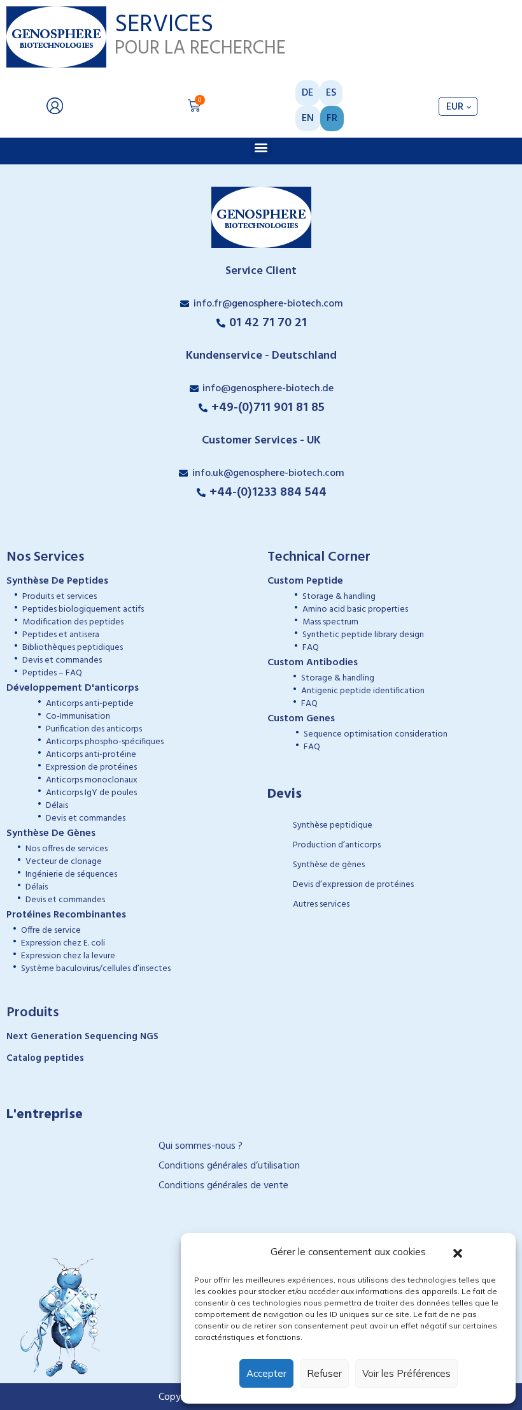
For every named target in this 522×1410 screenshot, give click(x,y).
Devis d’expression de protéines (353, 884)
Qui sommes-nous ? (201, 1146)
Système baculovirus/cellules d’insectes (96, 969)
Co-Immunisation (78, 716)
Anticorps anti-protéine (91, 754)
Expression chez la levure (68, 956)
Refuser (324, 1373)
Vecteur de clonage (63, 862)
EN (308, 118)
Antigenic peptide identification (363, 691)
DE (307, 93)
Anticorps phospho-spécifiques (105, 742)
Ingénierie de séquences (71, 874)
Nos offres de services (66, 849)
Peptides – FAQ (52, 673)
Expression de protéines (91, 767)
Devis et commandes (62, 660)
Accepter (266, 1373)
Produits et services (59, 596)
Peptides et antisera (60, 635)
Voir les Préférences (406, 1373)
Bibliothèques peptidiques (72, 647)
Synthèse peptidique (332, 825)
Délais (57, 805)
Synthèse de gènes (329, 865)
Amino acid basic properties (355, 609)
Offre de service (51, 930)
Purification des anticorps (94, 729)
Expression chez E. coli (63, 943)
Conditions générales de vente (223, 1185)
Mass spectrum (330, 622)
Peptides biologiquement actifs (83, 609)
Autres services (321, 904)
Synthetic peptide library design (363, 635)
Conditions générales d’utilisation (229, 1166)
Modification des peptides (72, 622)
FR (332, 118)
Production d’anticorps (337, 845)
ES (331, 93)
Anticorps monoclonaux (92, 780)
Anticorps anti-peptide (90, 704)
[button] (457, 1252)
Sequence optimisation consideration (376, 734)
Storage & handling (339, 596)
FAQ (310, 647)
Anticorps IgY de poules (91, 793)
